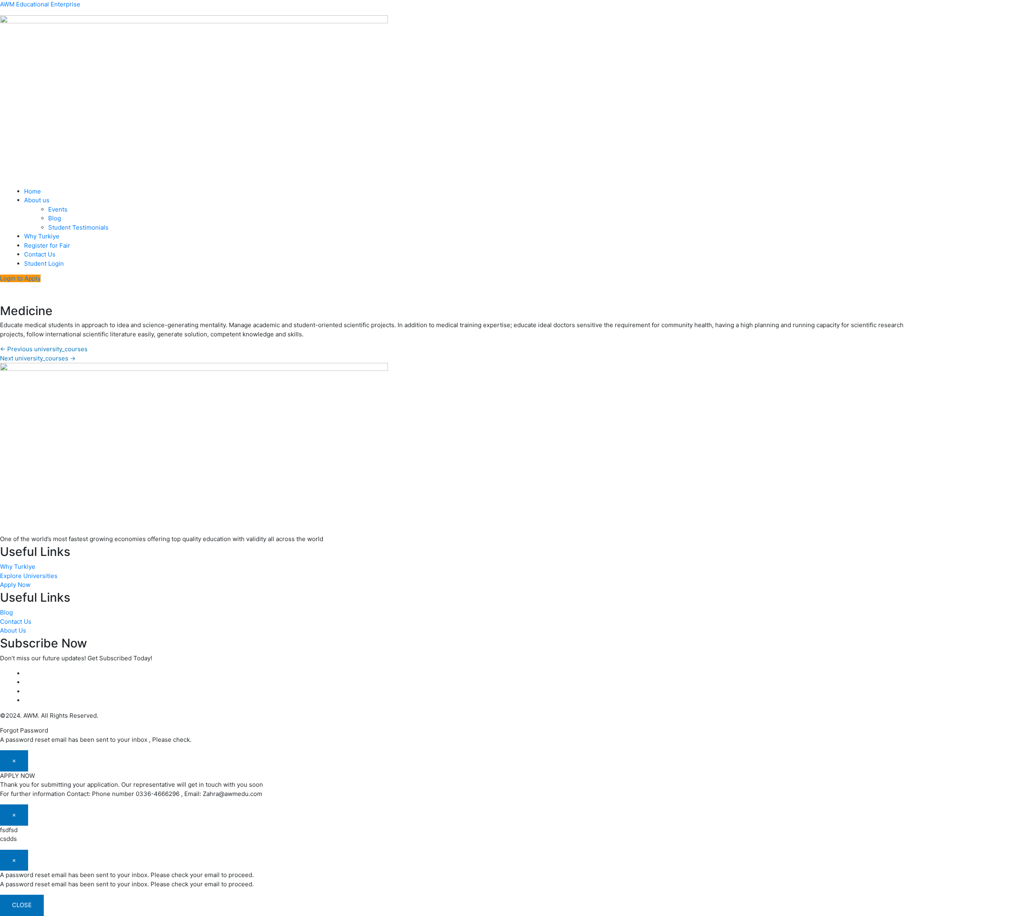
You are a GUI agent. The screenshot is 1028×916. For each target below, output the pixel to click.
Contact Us (39, 254)
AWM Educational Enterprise (40, 4)
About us (36, 200)
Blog (54, 218)
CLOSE (22, 905)
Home (32, 191)
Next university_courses (37, 358)
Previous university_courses (44, 349)
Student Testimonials (78, 227)
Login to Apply (20, 278)
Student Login (44, 263)
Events (57, 209)
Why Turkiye (41, 236)
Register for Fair (47, 245)
